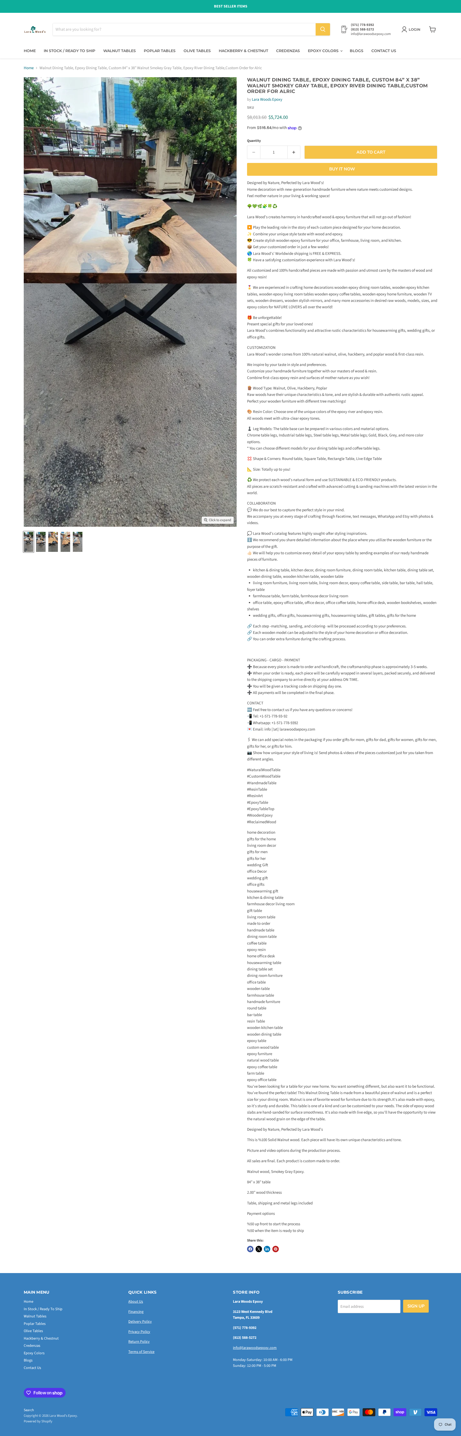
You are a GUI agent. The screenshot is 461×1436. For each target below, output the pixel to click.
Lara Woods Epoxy (267, 99)
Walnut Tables (119, 50)
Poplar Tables (160, 50)
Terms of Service (141, 1352)
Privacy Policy (139, 1331)
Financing (136, 1311)
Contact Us (383, 50)
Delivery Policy (140, 1321)
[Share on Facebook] (250, 1249)
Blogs (356, 50)
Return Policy (139, 1341)
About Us (135, 1301)
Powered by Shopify (38, 1421)
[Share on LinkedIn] (267, 1249)
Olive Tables (197, 50)
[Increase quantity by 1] (294, 152)
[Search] (323, 29)
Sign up (415, 1306)
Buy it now (342, 169)
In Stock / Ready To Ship (69, 50)
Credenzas (288, 50)
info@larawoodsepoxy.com (255, 1348)
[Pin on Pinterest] (275, 1249)
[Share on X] (259, 1249)
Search (29, 1410)
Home (30, 50)
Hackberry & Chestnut (243, 50)
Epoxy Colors (324, 50)
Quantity (254, 141)
